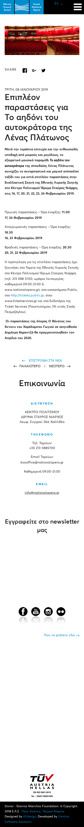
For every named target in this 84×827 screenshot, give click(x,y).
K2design (29, 816)
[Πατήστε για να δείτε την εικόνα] (42, 40)
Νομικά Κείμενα (53, 811)
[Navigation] (78, 4)
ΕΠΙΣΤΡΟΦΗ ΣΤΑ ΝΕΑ (45, 360)
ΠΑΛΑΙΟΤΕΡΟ (30, 366)
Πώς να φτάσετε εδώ (60, 635)
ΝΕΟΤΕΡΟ (57, 366)
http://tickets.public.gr (27, 295)
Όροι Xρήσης (31, 811)
